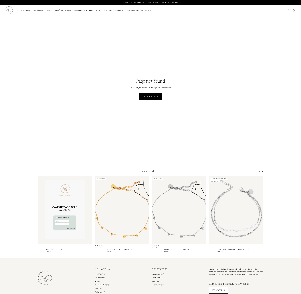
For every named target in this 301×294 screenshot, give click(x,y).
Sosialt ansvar (100, 278)
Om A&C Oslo (100, 274)
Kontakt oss (156, 278)
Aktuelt (97, 281)
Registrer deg (218, 290)
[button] (96, 247)
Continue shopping (150, 96)
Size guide (155, 281)
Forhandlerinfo (100, 292)
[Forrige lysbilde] (98, 210)
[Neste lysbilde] (145, 210)
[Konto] (288, 10)
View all (260, 171)
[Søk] (283, 10)
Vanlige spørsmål (158, 274)
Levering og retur (158, 285)
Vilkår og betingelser (102, 285)
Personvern (99, 288)
